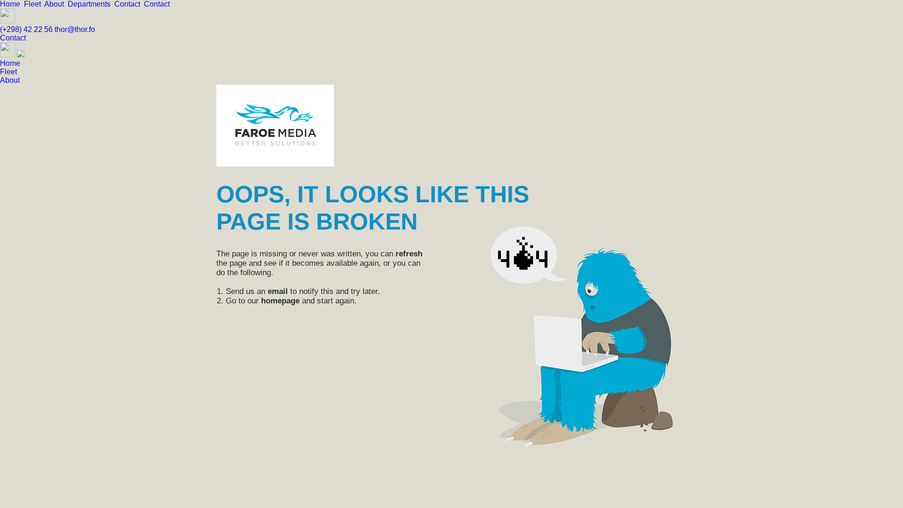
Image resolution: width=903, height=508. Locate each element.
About (56, 4)
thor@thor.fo (75, 29)
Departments (91, 4)
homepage (280, 300)
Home (12, 4)
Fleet (34, 4)
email (278, 291)
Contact (129, 4)
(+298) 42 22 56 (27, 29)
